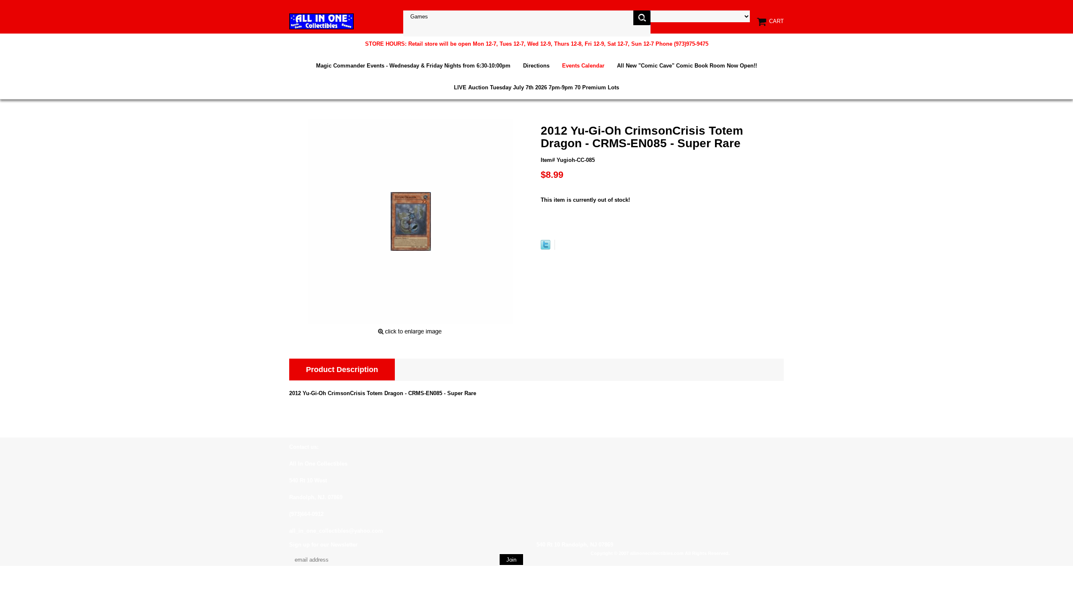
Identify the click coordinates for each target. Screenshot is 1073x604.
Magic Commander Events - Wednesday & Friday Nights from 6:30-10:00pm (413, 65)
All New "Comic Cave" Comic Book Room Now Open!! (687, 65)
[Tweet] (545, 248)
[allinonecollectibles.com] (321, 21)
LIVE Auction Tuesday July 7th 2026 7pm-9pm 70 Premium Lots (536, 87)
